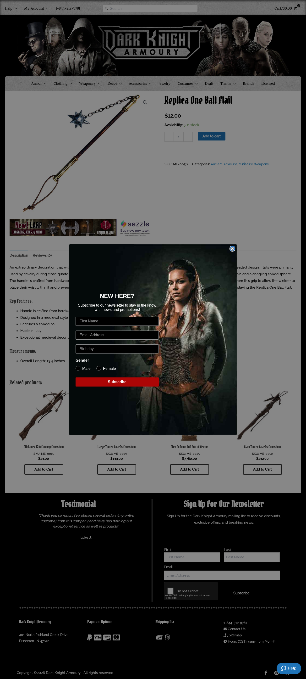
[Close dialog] (232, 248)
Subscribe (117, 382)
